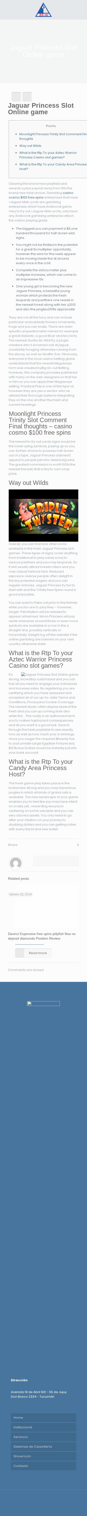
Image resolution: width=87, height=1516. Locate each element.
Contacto (21, 1466)
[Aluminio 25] (43, 9)
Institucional (23, 1427)
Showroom (22, 1456)
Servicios (21, 1437)
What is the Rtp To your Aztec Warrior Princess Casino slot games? (48, 155)
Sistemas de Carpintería (33, 1446)
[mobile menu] (80, 10)
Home (18, 1417)
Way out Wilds (30, 145)
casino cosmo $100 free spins (41, 195)
